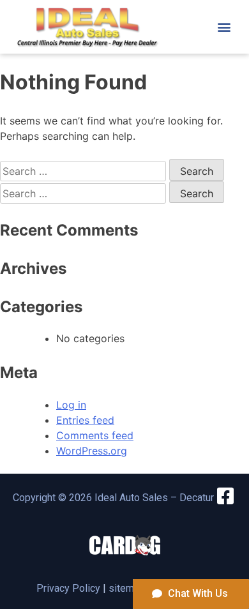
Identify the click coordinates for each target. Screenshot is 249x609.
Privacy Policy (68, 588)
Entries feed (85, 420)
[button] (224, 26)
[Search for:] (84, 171)
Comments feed (94, 435)
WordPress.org (91, 450)
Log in (71, 404)
